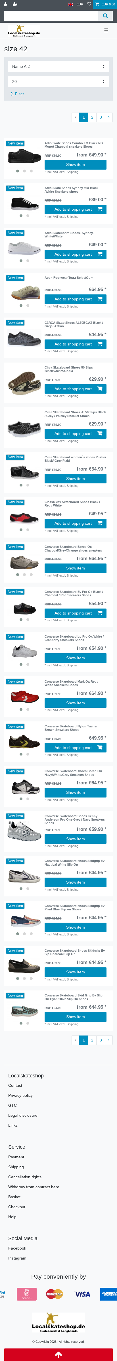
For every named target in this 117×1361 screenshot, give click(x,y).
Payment (16, 1157)
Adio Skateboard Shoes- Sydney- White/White (69, 234)
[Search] (105, 16)
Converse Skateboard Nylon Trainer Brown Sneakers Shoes (71, 728)
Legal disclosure (22, 1115)
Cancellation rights (24, 1177)
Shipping (16, 1167)
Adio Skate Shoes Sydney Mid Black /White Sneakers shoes (71, 189)
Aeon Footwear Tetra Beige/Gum (69, 277)
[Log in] (6, 4)
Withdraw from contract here (33, 1187)
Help (12, 1216)
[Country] (70, 4)
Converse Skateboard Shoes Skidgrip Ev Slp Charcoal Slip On (75, 952)
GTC (12, 1105)
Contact (15, 1085)
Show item (75, 164)
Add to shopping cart (73, 209)
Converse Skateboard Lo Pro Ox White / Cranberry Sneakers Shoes (74, 638)
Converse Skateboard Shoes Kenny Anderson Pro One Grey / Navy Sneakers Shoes (75, 819)
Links (13, 1125)
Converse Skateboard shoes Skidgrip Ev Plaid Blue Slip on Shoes (75, 907)
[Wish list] (89, 4)
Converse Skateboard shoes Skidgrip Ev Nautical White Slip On (75, 862)
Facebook (17, 1248)
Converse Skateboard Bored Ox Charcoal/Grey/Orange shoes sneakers (73, 548)
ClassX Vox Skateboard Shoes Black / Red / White (72, 503)
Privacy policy (20, 1095)
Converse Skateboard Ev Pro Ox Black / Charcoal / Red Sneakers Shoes (74, 593)
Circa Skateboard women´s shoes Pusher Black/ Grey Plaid (75, 458)
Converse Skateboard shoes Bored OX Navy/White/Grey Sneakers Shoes (73, 772)
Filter (19, 93)
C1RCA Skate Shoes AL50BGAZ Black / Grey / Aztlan (74, 324)
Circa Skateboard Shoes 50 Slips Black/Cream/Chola (69, 369)
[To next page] (109, 117)
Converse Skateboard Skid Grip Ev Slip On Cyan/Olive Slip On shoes (74, 997)
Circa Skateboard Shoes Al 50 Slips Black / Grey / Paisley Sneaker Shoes (75, 413)
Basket (14, 1197)
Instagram (17, 1258)
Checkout (16, 1207)
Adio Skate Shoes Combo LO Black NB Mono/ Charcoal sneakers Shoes (74, 144)
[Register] (15, 4)
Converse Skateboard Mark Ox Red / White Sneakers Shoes (71, 683)
